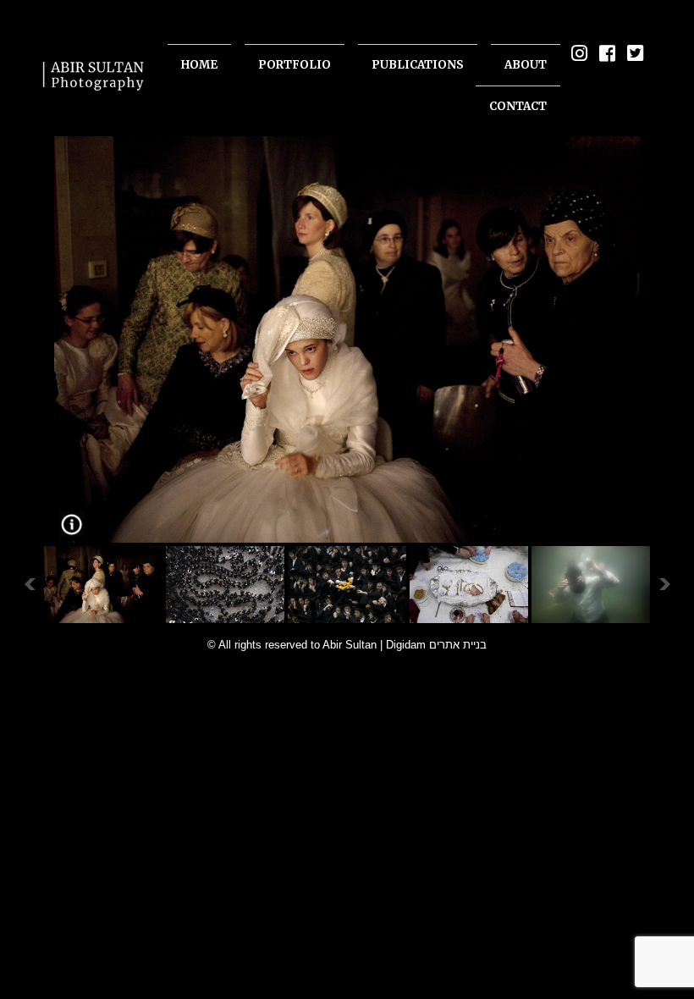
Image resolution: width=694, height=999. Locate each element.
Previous (29, 585)
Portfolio (294, 65)
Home (199, 65)
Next (664, 585)
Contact (518, 106)
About (525, 65)
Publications (418, 65)
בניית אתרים (458, 644)
